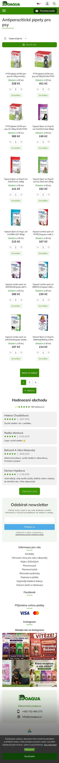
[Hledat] (54, 3)
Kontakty (29, 554)
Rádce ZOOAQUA (29, 561)
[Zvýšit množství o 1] (21, 89)
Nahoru (31, 390)
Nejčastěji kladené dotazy (30, 581)
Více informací (50, 745)
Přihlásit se (29, 527)
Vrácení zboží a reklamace (29, 585)
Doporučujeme (15, 38)
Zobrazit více (29, 491)
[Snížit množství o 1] (10, 89)
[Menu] (4, 11)
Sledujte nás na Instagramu (29, 630)
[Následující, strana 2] (29, 382)
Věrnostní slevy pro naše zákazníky (29, 557)
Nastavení (29, 750)
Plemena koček (29, 569)
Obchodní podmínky (29, 573)
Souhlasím (29, 756)
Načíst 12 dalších (29, 373)
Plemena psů (29, 565)
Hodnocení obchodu (29, 400)
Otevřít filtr (31, 44)
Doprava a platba (29, 577)
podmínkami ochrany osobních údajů (29, 534)
